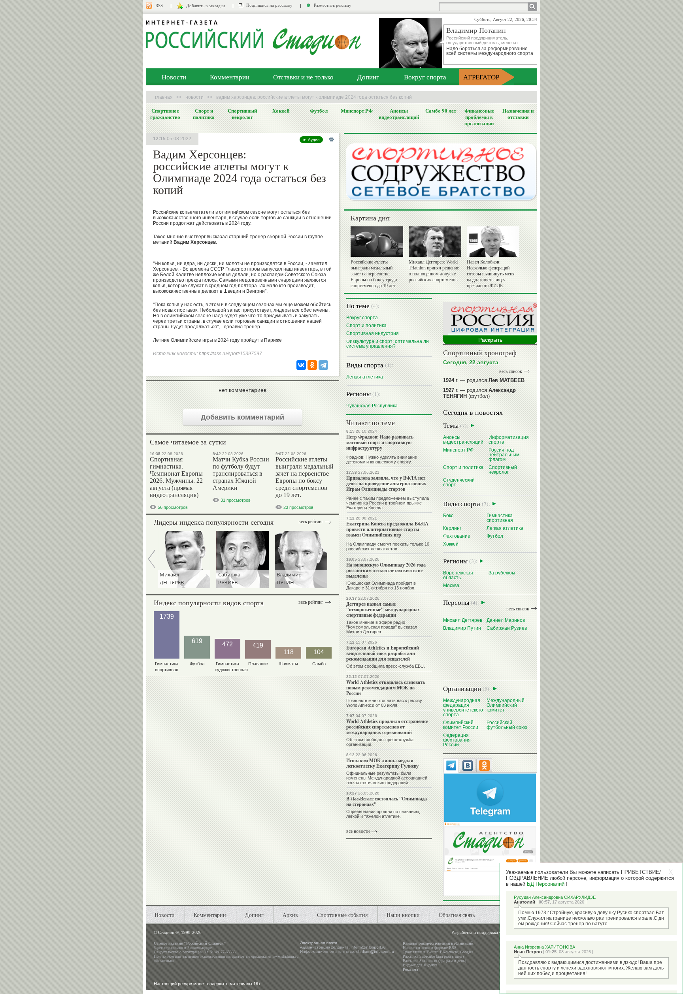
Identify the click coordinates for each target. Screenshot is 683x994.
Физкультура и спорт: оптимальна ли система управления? (387, 343)
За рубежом (502, 572)
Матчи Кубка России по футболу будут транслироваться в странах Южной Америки (241, 473)
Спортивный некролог (242, 113)
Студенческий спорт (459, 482)
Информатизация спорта (509, 439)
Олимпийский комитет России (460, 725)
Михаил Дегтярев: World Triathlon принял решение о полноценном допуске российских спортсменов (434, 270)
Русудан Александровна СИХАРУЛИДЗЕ (555, 897)
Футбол (319, 110)
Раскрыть (490, 340)
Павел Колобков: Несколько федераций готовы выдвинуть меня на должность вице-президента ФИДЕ (491, 273)
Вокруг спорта (425, 76)
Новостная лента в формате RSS (430, 947)
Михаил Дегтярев (462, 620)
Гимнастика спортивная (500, 518)
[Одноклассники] (312, 365)
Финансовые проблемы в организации (479, 116)
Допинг (368, 76)
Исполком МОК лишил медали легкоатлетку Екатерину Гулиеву (382, 763)
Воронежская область (458, 575)
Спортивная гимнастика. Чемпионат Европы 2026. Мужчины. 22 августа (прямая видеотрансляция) (176, 477)
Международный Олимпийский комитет (506, 705)
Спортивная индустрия (372, 333)
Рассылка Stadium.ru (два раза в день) (434, 960)
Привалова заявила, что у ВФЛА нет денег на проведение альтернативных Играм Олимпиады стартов (386, 483)
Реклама (410, 969)
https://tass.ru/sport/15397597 (230, 353)
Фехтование (456, 535)
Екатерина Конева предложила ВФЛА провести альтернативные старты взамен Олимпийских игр (387, 529)
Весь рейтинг (310, 521)
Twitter (432, 952)
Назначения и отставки (518, 113)
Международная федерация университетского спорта (463, 707)
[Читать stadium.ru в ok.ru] (490, 846)
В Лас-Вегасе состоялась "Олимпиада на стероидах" (386, 801)
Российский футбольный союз (507, 725)
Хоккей (280, 110)
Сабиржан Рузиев (507, 628)
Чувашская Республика (372, 405)
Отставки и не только (303, 76)
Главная (164, 97)
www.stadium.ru (285, 956)
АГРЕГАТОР (481, 76)
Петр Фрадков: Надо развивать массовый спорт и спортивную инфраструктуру (379, 442)
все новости (358, 831)
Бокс (448, 515)
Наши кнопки (403, 915)
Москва (451, 585)
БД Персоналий (545, 884)
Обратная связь (457, 915)
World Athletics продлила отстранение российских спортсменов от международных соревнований (387, 727)
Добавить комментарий (242, 417)
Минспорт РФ (357, 110)
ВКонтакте (449, 952)
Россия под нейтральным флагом (504, 454)
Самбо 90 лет (440, 110)
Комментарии (229, 76)
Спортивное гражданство (165, 113)
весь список (510, 371)
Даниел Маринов (506, 620)
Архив (290, 915)
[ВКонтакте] (301, 365)
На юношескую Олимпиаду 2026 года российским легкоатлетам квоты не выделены (386, 570)
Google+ (467, 952)
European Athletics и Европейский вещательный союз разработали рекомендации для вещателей (382, 653)
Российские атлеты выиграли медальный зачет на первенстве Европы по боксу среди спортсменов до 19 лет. (304, 477)
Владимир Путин (462, 628)
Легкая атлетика (364, 376)
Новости (174, 76)
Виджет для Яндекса (420, 965)
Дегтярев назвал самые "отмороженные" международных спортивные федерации (383, 609)
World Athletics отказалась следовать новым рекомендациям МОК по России (385, 688)
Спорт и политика (204, 113)
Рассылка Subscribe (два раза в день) (433, 956)
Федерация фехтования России (457, 739)
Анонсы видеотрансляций (399, 113)
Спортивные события (342, 915)
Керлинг (452, 528)
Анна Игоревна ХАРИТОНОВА (544, 947)
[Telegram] (323, 365)
